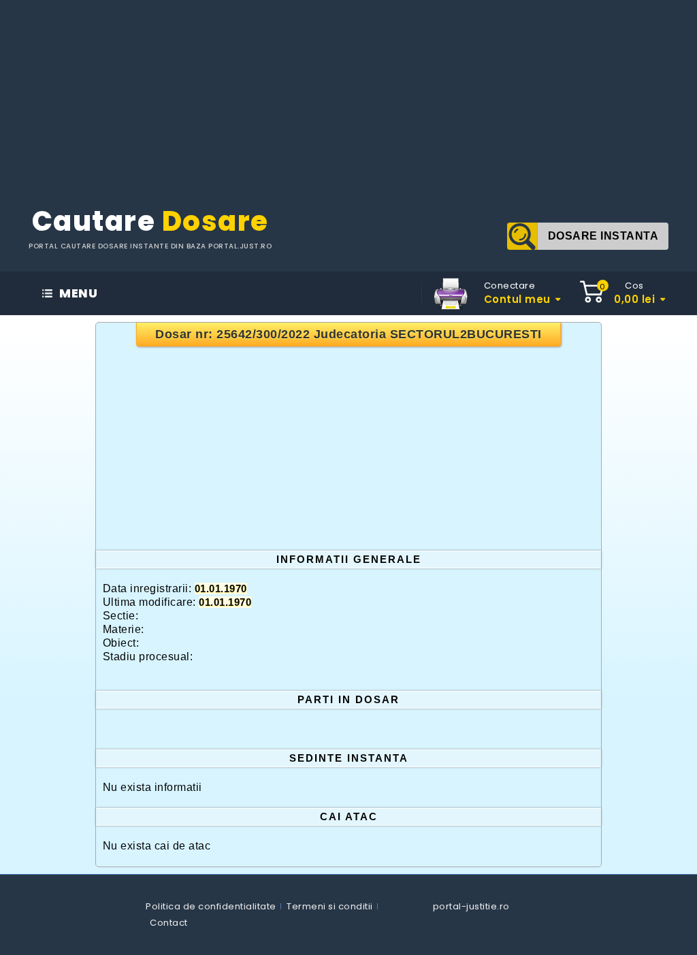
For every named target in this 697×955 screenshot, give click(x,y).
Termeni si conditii (330, 906)
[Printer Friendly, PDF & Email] (451, 292)
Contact (169, 922)
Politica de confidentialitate (211, 906)
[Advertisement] (348, 95)
